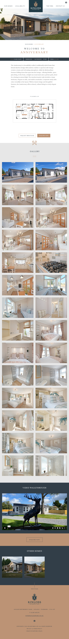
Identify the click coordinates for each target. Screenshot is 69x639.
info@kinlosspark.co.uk (34, 615)
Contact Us (60, 6)
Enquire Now (44, 135)
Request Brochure (27, 135)
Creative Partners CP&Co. (34, 631)
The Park (49, 6)
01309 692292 (35, 612)
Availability (20, 6)
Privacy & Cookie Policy (34, 628)
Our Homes (8, 6)
